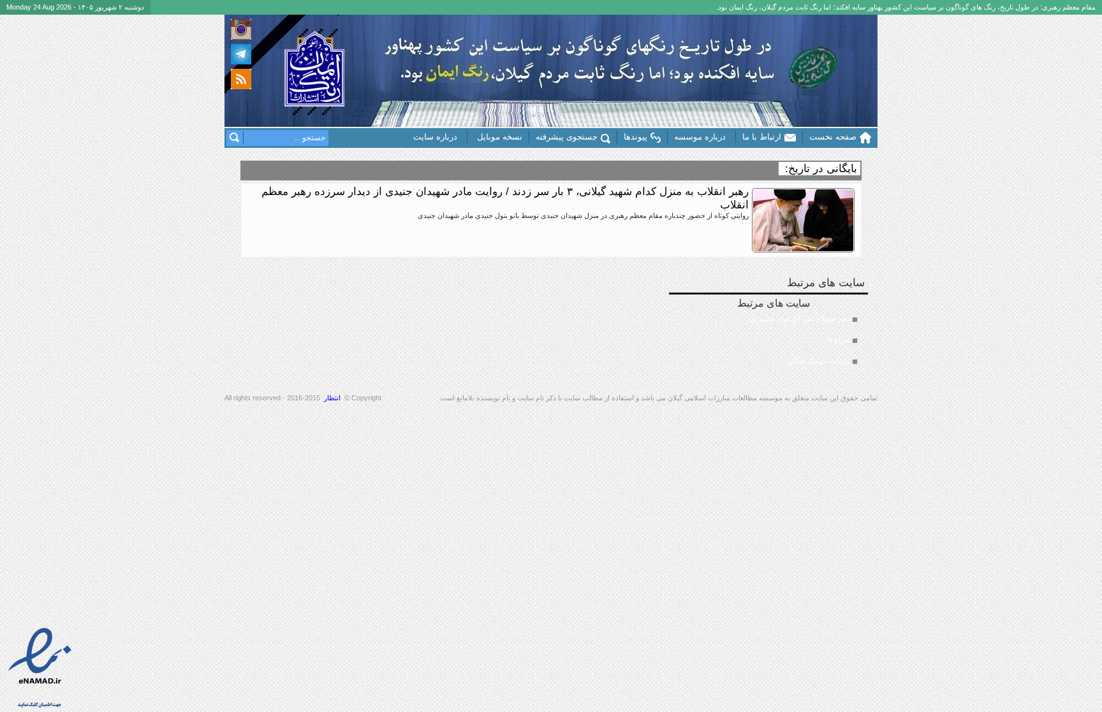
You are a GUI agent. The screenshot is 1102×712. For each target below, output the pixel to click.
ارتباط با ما (761, 137)
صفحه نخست (832, 137)
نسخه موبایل (499, 137)
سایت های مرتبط (793, 331)
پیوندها (635, 137)
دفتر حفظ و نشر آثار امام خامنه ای (800, 319)
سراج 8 (839, 340)
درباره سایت (435, 137)
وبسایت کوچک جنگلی (819, 361)
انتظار (332, 398)
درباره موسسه (700, 137)
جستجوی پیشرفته (567, 137)
